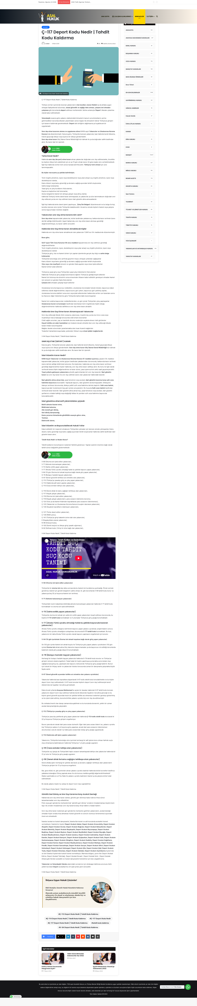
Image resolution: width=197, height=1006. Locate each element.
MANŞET (45, 27)
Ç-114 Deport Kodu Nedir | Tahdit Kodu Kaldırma (66, 919)
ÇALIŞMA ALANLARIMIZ (122, 16)
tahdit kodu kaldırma (101, 923)
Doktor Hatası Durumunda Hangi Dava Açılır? (52, 968)
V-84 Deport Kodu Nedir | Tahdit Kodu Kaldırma (79, 927)
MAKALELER (139, 16)
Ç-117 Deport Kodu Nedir (101, 919)
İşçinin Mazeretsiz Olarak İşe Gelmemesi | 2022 (103, 968)
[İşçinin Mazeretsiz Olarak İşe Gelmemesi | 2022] (104, 959)
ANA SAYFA (105, 16)
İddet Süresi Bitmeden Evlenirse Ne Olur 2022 (75, 955)
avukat (47, 43)
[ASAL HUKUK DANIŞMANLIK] (49, 16)
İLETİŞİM (150, 16)
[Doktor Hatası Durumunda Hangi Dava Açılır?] (53, 959)
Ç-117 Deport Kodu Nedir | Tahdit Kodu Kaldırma (68, 923)
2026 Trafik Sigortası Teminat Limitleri (83, 2)
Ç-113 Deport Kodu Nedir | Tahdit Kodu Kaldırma (79, 914)
